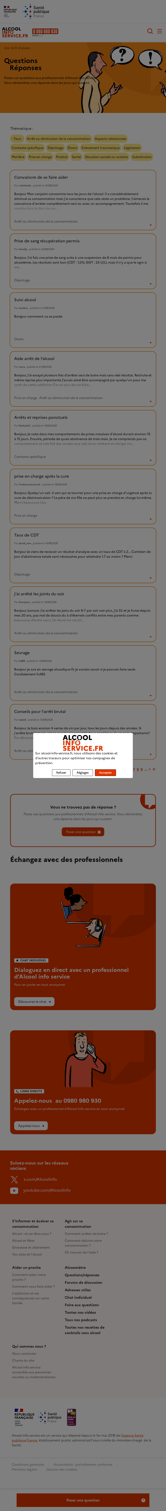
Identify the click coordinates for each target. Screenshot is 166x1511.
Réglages (83, 773)
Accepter (105, 773)
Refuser (61, 773)
